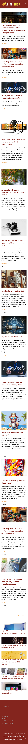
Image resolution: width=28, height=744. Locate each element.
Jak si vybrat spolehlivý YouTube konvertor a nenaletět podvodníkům (13, 141)
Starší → (24, 615)
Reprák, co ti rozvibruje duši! (11, 337)
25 (18, 615)
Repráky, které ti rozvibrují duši (12, 291)
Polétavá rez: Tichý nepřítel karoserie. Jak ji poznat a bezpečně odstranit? (11, 581)
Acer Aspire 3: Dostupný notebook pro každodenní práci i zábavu (13, 192)
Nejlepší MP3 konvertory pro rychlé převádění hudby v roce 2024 (12, 243)
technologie (4, 43)
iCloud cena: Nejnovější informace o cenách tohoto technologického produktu (12, 662)
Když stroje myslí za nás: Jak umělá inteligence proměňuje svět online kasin (12, 64)
